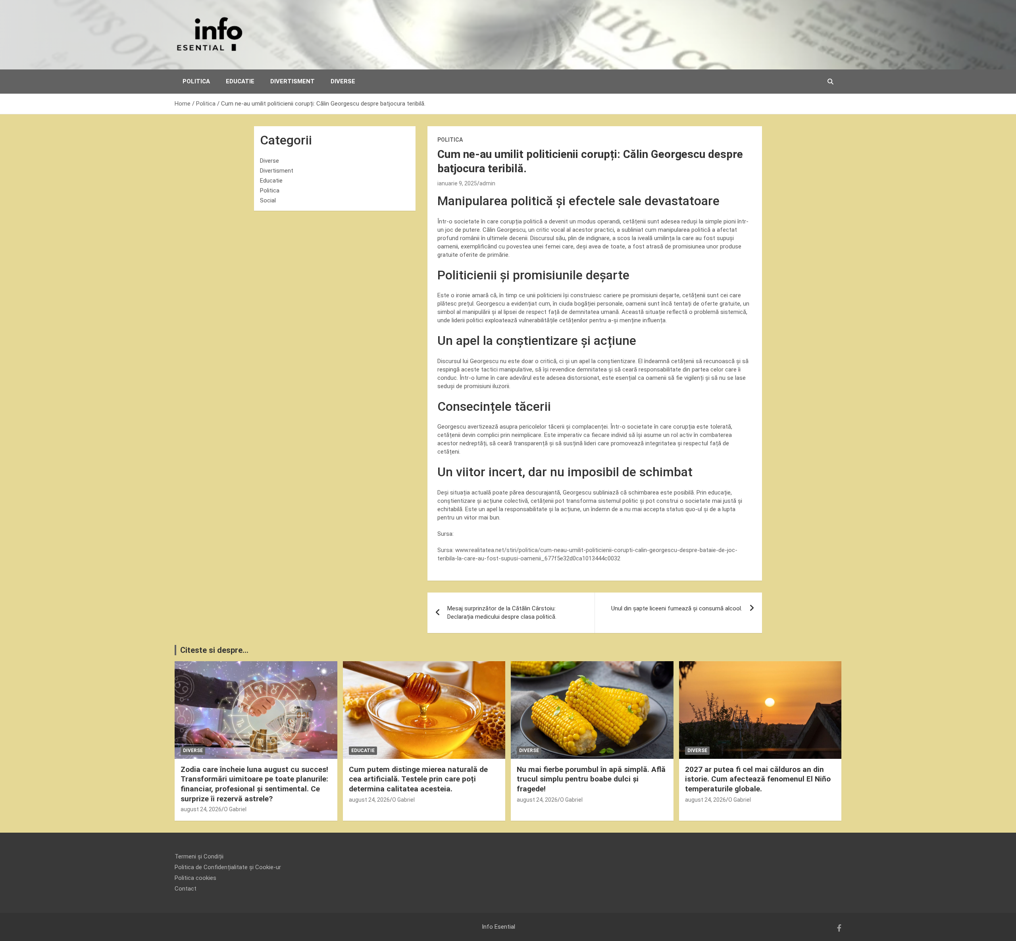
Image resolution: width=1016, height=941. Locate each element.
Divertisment (292, 81)
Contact (185, 888)
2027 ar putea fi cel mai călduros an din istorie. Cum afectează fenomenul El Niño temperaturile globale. (758, 779)
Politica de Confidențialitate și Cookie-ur (228, 867)
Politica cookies (195, 877)
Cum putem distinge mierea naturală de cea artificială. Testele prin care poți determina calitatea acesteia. (418, 779)
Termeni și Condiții (199, 856)
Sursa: (446, 550)
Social (268, 200)
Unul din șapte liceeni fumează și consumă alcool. (676, 608)
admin (487, 183)
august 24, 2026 (201, 809)
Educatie (240, 81)
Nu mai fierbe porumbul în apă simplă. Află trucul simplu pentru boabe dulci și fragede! (591, 779)
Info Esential (498, 926)
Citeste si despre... (214, 650)
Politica (196, 81)
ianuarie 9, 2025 (457, 183)
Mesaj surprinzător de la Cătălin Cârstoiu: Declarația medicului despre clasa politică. (501, 612)
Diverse (343, 81)
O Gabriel (235, 809)
